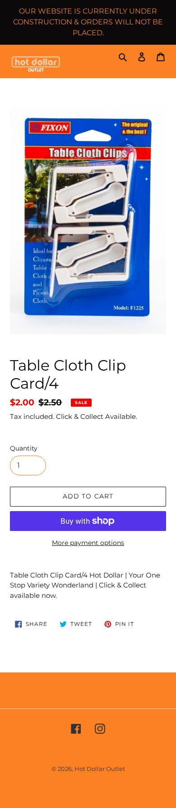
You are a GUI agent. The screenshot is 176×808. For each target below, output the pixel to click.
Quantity (23, 448)
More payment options (88, 543)
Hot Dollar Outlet (99, 768)
